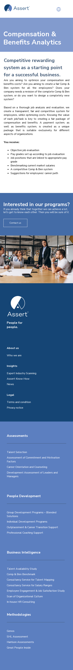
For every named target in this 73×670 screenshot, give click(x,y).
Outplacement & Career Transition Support (32, 527)
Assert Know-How (18, 379)
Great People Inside (19, 648)
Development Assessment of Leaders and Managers (32, 474)
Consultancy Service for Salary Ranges (29, 585)
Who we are (14, 355)
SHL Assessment (17, 636)
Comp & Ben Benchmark (21, 574)
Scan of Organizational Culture (25, 596)
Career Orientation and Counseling (27, 467)
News (10, 384)
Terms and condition (19, 402)
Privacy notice (15, 408)
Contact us (15, 222)
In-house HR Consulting (21, 602)
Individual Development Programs (27, 522)
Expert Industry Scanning (21, 373)
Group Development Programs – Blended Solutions (31, 514)
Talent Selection (17, 452)
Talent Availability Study (22, 569)
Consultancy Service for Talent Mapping (30, 580)
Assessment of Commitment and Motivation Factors (33, 459)
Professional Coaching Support (25, 533)
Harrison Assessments (20, 642)
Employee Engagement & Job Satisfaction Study (36, 591)
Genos (10, 631)
